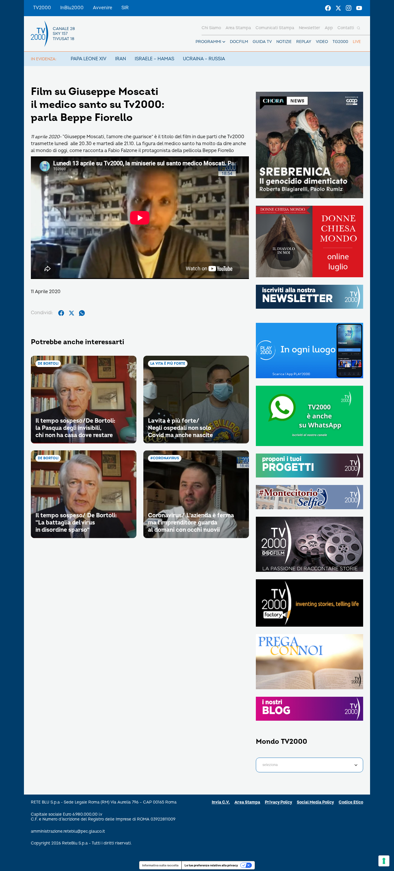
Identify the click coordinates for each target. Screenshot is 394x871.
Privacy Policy (278, 802)
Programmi (208, 41)
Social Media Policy (315, 802)
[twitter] (71, 313)
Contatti (345, 27)
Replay (303, 41)
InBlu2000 (72, 8)
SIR (125, 8)
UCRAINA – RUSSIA (204, 59)
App (329, 27)
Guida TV (262, 41)
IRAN (120, 59)
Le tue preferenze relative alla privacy (211, 865)
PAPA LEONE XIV (88, 59)
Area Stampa (247, 802)
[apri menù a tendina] (223, 42)
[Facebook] (328, 8)
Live (357, 41)
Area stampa (238, 27)
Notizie (284, 41)
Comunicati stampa (275, 27)
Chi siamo (211, 27)
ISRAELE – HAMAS (154, 59)
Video (322, 41)
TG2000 (340, 41)
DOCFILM (239, 41)
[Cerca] (358, 28)
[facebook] (61, 313)
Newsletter (309, 27)
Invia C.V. (221, 802)
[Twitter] (338, 8)
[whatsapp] (82, 313)
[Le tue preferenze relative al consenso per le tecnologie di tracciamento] (383, 860)
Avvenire (102, 8)
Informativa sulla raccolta (160, 865)
